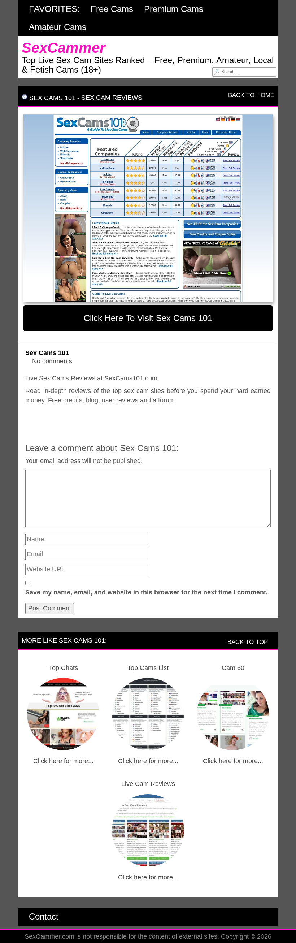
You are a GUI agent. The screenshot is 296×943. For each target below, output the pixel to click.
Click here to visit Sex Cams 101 (148, 318)
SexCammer (63, 48)
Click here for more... (63, 761)
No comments (52, 361)
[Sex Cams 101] (148, 208)
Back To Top (248, 642)
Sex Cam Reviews (111, 97)
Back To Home (250, 95)
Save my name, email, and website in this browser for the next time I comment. (146, 592)
